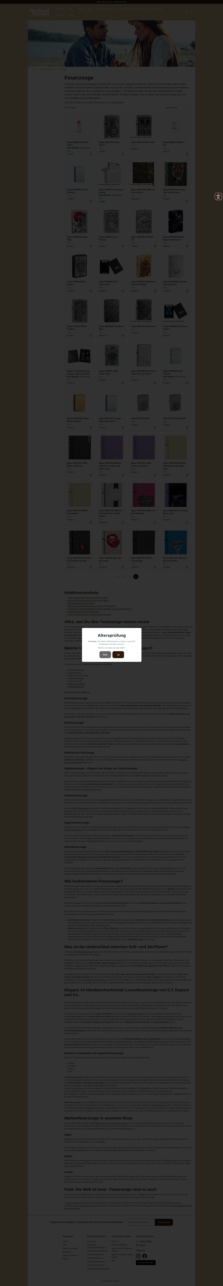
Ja (118, 654)
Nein (105, 654)
